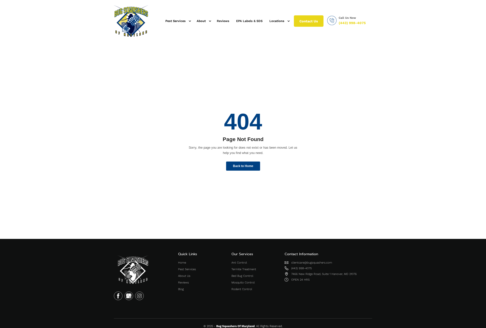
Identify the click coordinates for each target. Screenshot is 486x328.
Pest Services (187, 269)
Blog (181, 289)
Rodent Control (241, 289)
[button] (177, 21)
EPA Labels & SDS (249, 21)
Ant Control (239, 262)
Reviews (223, 21)
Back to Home (243, 166)
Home (182, 262)
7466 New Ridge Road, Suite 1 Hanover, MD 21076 (324, 274)
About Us (184, 276)
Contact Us (308, 21)
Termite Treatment (243, 269)
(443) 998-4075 (352, 23)
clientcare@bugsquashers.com (311, 262)
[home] (131, 21)
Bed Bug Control (242, 276)
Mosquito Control (243, 282)
